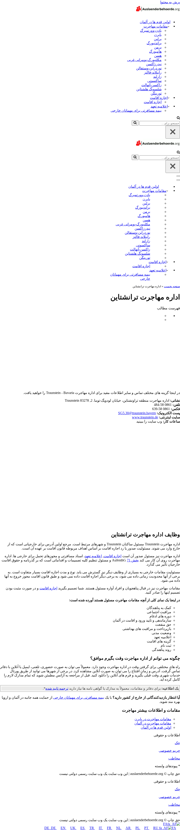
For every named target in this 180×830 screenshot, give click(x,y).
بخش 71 (133, 560)
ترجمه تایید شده (56, 688)
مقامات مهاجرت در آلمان (152, 723)
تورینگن (156, 93)
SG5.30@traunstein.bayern (137, 413)
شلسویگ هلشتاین (149, 89)
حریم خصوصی (169, 750)
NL (119, 828)
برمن (158, 47)
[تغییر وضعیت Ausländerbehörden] (167, 191)
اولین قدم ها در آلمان (155, 22)
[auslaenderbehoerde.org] (158, 14)
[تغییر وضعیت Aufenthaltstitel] (167, 262)
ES (82, 828)
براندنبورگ (154, 43)
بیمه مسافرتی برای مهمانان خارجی (136, 110)
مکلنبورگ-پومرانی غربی (144, 60)
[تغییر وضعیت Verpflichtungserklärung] (167, 270)
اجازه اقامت (153, 102)
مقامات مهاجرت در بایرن (153, 719)
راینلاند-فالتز (153, 72)
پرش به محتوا (170, 2)
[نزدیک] (173, 132)
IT (101, 828)
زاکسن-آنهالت (151, 85)
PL (137, 828)
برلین (158, 39)
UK (73, 828)
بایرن (158, 35)
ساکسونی (154, 81)
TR (92, 828)
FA (165, 824)
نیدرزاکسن (154, 64)
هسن (158, 56)
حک (177, 743)
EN (63, 828)
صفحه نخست (172, 286)
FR (109, 828)
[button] (168, 26)
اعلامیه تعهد (93, 556)
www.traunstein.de (145, 417)
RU (156, 828)
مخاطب (174, 758)
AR (128, 828)
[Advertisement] (90, 356)
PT (146, 828)
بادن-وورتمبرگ (151, 30)
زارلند (157, 76)
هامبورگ (155, 51)
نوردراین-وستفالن (149, 68)
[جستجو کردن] (178, 118)
